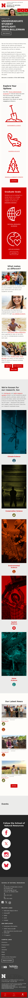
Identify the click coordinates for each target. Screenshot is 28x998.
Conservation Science (14, 514)
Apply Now (8, 368)
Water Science (14, 682)
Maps (3, 955)
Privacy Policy (15, 989)
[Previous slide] (19, 10)
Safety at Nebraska (22, 989)
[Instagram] (10, 905)
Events (4, 950)
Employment (5, 947)
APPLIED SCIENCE (14, 252)
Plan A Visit (14, 372)
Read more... (4, 724)
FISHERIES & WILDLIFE (14, 154)
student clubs (15, 359)
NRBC (5, 918)
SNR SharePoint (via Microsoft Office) (13, 934)
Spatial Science (14, 626)
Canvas (6, 916)
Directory (4, 945)
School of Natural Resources (14, 5)
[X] (6, 905)
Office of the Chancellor (9, 959)
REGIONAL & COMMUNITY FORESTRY (14, 179)
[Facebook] (3, 905)
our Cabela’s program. (19, 316)
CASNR (6, 923)
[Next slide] (26, 10)
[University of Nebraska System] (13, 970)
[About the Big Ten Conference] (4, 970)
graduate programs (10, 205)
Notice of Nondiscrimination (7, 989)
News (3, 957)
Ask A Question (18, 368)
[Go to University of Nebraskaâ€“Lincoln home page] (4, 979)
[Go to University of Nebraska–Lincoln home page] (4, 5)
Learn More (5, 36)
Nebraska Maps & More (11, 913)
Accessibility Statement (17, 987)
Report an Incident (7, 963)
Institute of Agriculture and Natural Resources (15, 3)
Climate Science (14, 459)
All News (14, 788)
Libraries (4, 952)
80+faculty (7, 396)
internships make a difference (16, 335)
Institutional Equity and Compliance (8, 988)
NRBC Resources (9, 931)
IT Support (7, 938)
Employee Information (10, 929)
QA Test (10, 987)
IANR (5, 920)
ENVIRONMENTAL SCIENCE (14, 128)
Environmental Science (14, 569)
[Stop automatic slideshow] (22, 10)
